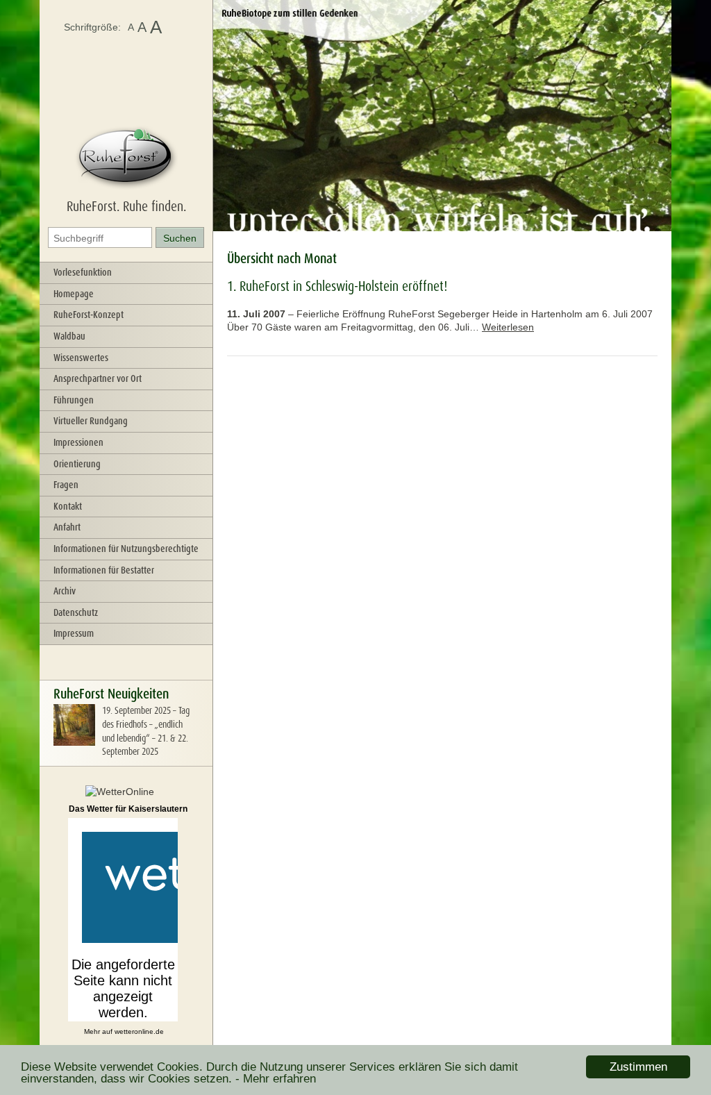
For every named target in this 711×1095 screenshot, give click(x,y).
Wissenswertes (80, 357)
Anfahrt (67, 527)
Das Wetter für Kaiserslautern (128, 809)
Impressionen (78, 442)
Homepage (73, 293)
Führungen (73, 400)
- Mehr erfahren (275, 1078)
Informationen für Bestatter (103, 570)
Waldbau (69, 336)
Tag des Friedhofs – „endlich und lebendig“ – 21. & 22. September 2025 (146, 731)
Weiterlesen (508, 327)
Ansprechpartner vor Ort (97, 378)
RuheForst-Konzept (88, 314)
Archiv (64, 591)
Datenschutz (75, 612)
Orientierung (77, 464)
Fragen (65, 484)
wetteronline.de (139, 1031)
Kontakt (67, 506)
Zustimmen (638, 1066)
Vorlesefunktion (82, 272)
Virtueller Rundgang (90, 421)
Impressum (73, 633)
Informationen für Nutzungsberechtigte (126, 548)
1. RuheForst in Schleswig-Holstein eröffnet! (337, 286)
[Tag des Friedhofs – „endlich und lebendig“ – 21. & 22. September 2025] (74, 742)
